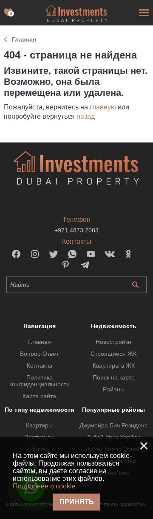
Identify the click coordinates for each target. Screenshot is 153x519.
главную (103, 107)
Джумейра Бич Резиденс (113, 425)
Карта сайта (39, 396)
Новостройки (113, 341)
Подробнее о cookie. (45, 486)
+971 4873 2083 (76, 230)
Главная (39, 341)
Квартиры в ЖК (114, 365)
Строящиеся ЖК (113, 353)
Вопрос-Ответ (39, 353)
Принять (77, 501)
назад (85, 116)
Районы (114, 389)
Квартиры (39, 425)
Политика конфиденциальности (39, 381)
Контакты (39, 365)
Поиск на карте (114, 377)
